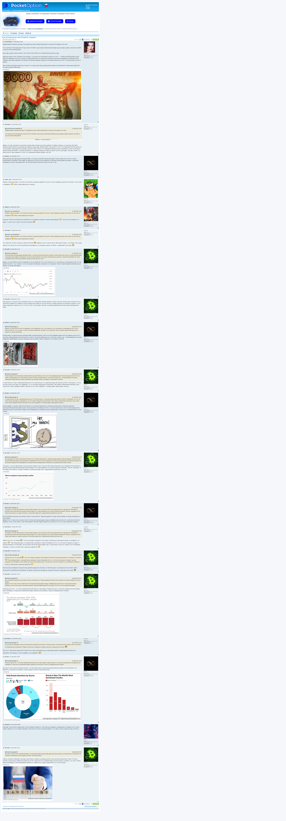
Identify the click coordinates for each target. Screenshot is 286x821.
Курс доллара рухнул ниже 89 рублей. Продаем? (19, 37)
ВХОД (71, 21)
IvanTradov (9, 555)
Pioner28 (8, 326)
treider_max (9, 211)
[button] (80, 39)
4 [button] (87, 39)
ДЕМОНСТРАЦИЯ (35, 21)
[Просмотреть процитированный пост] (21, 129)
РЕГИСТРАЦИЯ (55, 21)
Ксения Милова (10, 128)
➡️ (28, 33)
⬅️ (21, 33)
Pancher (8, 253)
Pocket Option (5, 808)
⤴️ (13, 33)
